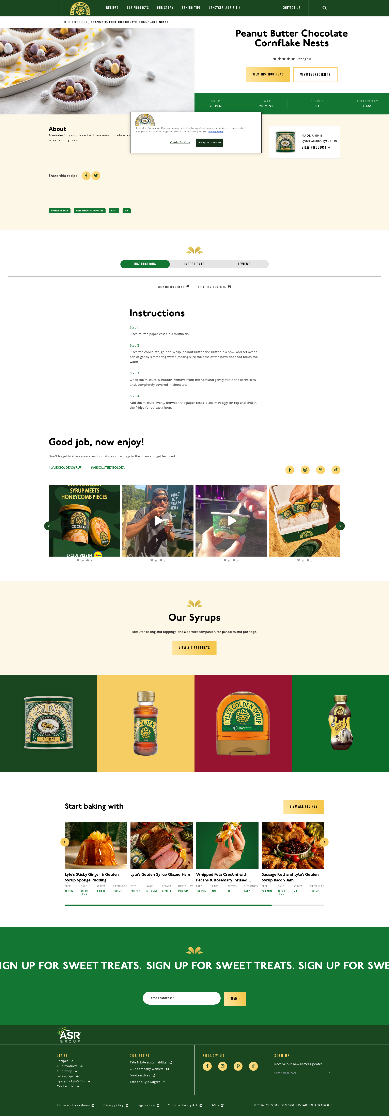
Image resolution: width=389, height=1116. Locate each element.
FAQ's (215, 1105)
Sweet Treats (59, 211)
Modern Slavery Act (183, 1105)
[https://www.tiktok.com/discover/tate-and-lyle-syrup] (335, 469)
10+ (126, 211)
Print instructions (212, 287)
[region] (196, 132)
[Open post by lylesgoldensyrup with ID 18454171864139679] (231, 521)
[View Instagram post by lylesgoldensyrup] (116, 552)
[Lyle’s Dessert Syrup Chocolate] (340, 723)
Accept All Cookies (209, 142)
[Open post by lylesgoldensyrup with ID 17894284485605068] (158, 521)
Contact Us (291, 8)
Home (66, 22)
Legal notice (146, 1105)
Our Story (165, 8)
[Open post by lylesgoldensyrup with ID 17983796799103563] (305, 521)
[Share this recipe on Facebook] (86, 175)
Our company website (148, 1069)
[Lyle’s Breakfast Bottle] (243, 723)
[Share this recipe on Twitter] (95, 175)
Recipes (112, 8)
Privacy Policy (215, 131)
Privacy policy (114, 1105)
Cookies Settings (180, 142)
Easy (114, 211)
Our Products (137, 8)
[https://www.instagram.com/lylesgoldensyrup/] (305, 469)
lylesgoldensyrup (83, 489)
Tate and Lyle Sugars (146, 1082)
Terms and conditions (74, 1105)
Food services (141, 1075)
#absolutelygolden (108, 468)
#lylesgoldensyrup (65, 468)
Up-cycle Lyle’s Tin (225, 8)
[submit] (329, 1073)
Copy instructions (171, 287)
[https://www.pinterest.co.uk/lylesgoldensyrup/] (320, 469)
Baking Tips (191, 8)
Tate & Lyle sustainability (149, 1062)
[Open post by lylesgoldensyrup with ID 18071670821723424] (84, 521)
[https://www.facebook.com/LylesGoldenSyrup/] (289, 469)
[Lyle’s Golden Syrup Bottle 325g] (145, 723)
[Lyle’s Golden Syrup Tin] (48, 723)
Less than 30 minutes (89, 211)
